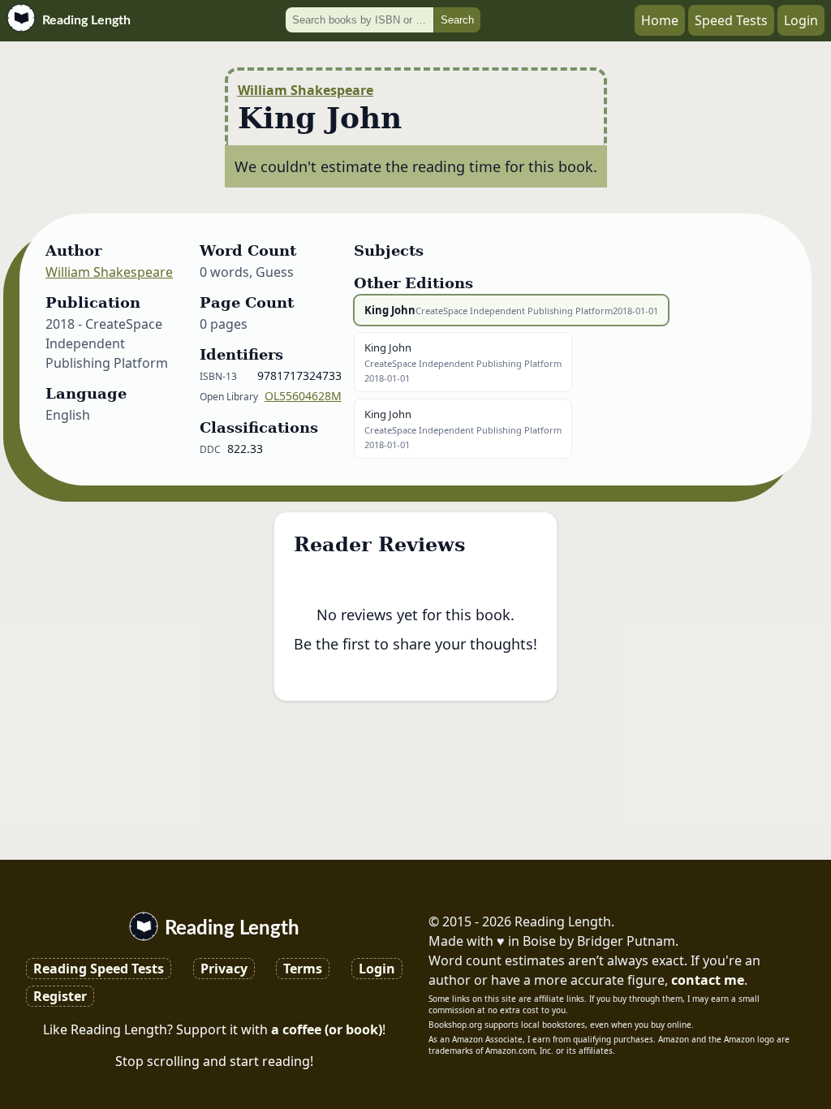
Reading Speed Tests (98, 968)
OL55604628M (303, 395)
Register (60, 996)
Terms (302, 968)
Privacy (224, 968)
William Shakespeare (305, 90)
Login (801, 20)
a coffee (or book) (326, 1029)
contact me (707, 980)
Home (659, 20)
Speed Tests (731, 20)
